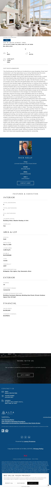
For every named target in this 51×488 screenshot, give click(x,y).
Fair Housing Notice (8, 419)
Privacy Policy (38, 448)
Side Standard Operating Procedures (13, 421)
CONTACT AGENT (25, 183)
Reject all (9, 483)
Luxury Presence (29, 441)
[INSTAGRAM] (25, 437)
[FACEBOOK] (22, 437)
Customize (21, 483)
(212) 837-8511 (9, 397)
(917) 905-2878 (25, 168)
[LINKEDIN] (29, 437)
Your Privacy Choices (25, 486)
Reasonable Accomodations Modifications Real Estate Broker (21, 423)
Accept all (33, 483)
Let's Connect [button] (25, 375)
